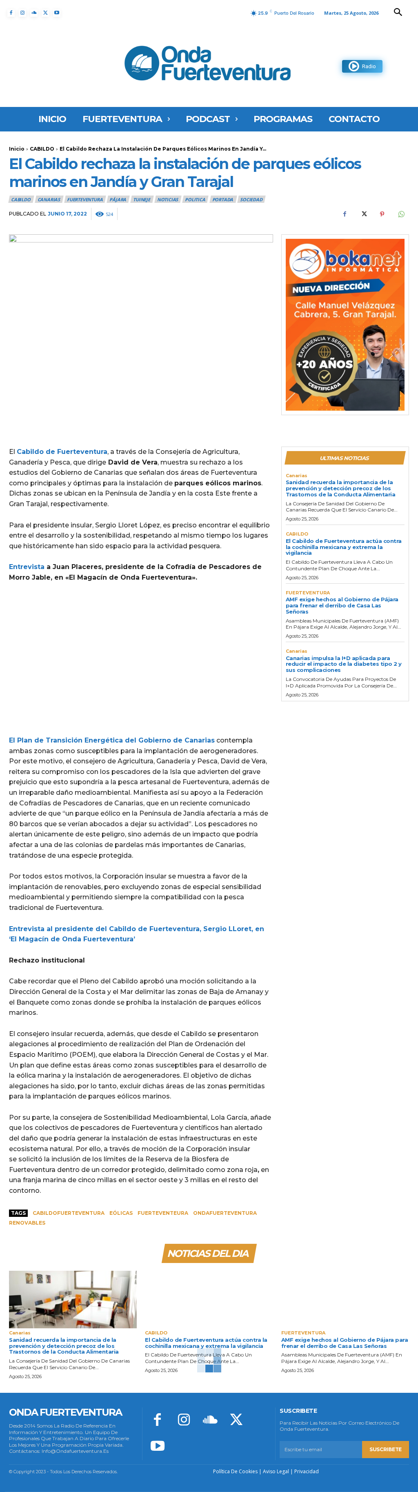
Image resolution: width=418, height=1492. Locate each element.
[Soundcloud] (34, 13)
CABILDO (42, 149)
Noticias (167, 199)
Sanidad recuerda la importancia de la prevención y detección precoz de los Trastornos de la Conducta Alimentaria (341, 488)
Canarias (49, 199)
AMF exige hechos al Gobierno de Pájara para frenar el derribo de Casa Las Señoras (342, 605)
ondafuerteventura (225, 1213)
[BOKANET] (345, 325)
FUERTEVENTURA (84, 199)
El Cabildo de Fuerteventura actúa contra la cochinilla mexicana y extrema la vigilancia (344, 547)
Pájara (117, 199)
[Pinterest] (382, 214)
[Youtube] (56, 13)
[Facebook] (11, 13)
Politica (195, 199)
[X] (45, 13)
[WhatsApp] (401, 214)
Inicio (16, 149)
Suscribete (385, 1449)
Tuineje (141, 199)
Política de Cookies (235, 1471)
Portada (222, 199)
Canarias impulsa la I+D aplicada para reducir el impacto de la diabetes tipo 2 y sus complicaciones (344, 664)
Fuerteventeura (163, 1213)
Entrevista (26, 567)
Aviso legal (276, 1471)
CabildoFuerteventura (68, 1213)
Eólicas (121, 1213)
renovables (27, 1223)
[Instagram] (22, 13)
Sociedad (251, 199)
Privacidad (306, 1471)
